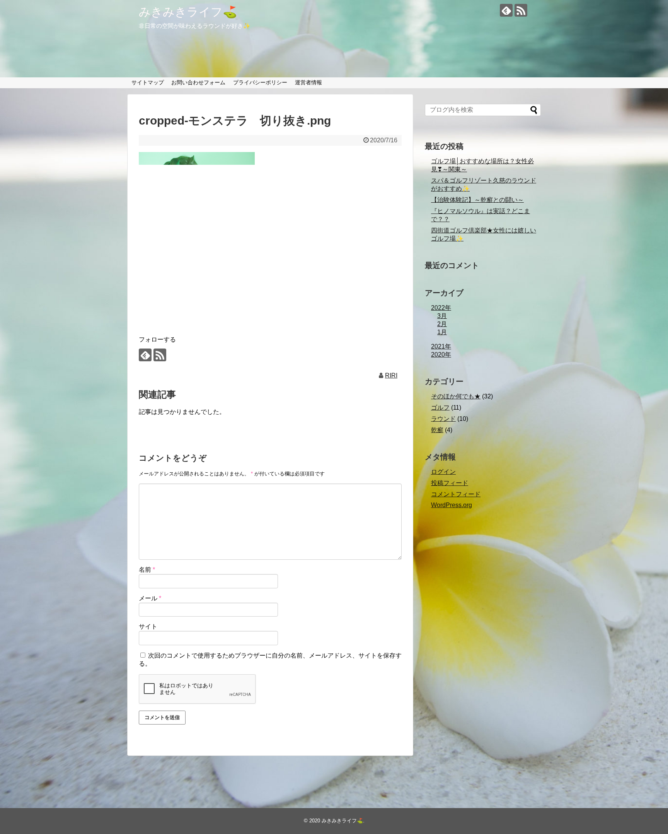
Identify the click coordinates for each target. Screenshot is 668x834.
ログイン (443, 471)
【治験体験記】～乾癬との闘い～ (477, 200)
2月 (442, 324)
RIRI (391, 375)
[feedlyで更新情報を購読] (506, 10)
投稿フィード (449, 483)
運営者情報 (308, 82)
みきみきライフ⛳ (188, 11)
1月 (442, 332)
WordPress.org (451, 505)
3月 (442, 316)
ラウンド (443, 418)
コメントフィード (456, 494)
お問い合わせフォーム (198, 82)
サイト (148, 626)
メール (150, 598)
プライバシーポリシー (260, 82)
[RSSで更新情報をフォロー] (521, 10)
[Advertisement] (270, 263)
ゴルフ (440, 407)
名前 (147, 569)
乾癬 (437, 430)
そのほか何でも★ (456, 396)
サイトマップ (147, 82)
